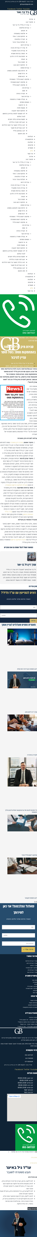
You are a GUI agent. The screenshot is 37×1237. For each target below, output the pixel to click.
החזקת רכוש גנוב (19, 65)
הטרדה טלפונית (20, 39)
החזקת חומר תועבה (18, 111)
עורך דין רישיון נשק (31, 712)
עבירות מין (25, 88)
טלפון (35, 612)
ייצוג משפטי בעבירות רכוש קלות (27, 669)
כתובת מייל (31, 940)
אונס (23, 91)
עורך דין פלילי (33, 338)
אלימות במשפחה (19, 33)
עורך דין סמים (33, 965)
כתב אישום (21, 134)
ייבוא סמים (21, 76)
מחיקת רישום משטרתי (17, 82)
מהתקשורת (29, 139)
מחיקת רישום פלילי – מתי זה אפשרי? (27, 1026)
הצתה (23, 59)
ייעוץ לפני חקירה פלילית (17, 122)
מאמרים (30, 148)
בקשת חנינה (21, 108)
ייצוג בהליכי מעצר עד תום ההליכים (13, 125)
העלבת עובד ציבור (19, 42)
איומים (23, 31)
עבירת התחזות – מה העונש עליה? (28, 1020)
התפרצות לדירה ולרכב (17, 56)
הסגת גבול (21, 62)
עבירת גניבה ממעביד (18, 51)
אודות (31, 19)
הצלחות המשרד (33, 1003)
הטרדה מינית (20, 94)
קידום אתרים (33, 1163)
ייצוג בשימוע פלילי (19, 131)
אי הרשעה (21, 105)
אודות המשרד (33, 1000)
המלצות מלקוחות (32, 1005)
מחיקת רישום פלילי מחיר (29, 855)
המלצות (30, 142)
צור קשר (30, 154)
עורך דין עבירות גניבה (18, 48)
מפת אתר (34, 980)
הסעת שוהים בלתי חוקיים (16, 119)
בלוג (31, 151)
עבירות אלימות (24, 28)
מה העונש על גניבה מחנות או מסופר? (27, 1022)
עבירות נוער (25, 96)
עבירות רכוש (25, 45)
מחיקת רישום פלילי (19, 85)
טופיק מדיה (34, 1157)
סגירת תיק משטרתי (16, 442)
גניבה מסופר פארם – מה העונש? (28, 1024)
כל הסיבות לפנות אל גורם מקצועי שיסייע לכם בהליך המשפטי (21, 811)
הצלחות (30, 136)
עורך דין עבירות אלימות (31, 961)
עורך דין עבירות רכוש (32, 963)
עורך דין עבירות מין (32, 970)
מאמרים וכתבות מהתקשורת (30, 1007)
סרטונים (30, 145)
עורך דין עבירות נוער (32, 972)
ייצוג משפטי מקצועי (31, 898)
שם (36, 604)
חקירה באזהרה (32, 755)
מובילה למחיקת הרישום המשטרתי (16, 485)
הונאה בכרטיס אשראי (18, 53)
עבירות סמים (25, 68)
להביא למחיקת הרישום (18, 539)
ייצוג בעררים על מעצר (18, 128)
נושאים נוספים (24, 102)
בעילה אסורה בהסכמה (17, 99)
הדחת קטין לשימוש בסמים (16, 71)
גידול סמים (21, 73)
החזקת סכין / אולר (19, 36)
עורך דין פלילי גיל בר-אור (21, 25)
